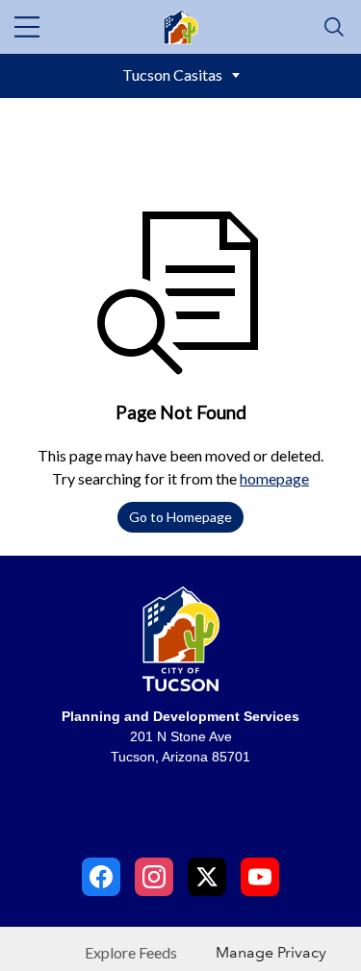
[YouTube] (260, 877)
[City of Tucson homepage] (180, 645)
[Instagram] (154, 877)
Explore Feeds (131, 952)
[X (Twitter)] (207, 877)
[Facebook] (101, 877)
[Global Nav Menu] (27, 27)
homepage (274, 478)
